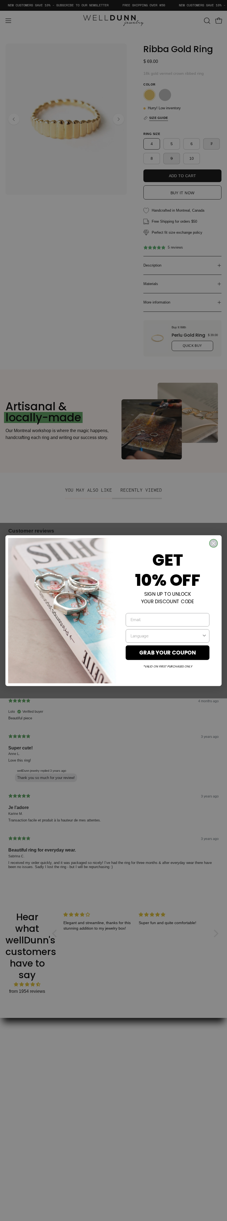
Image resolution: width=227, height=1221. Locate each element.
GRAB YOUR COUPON (167, 652)
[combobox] (166, 635)
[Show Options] (204, 635)
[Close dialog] (214, 543)
